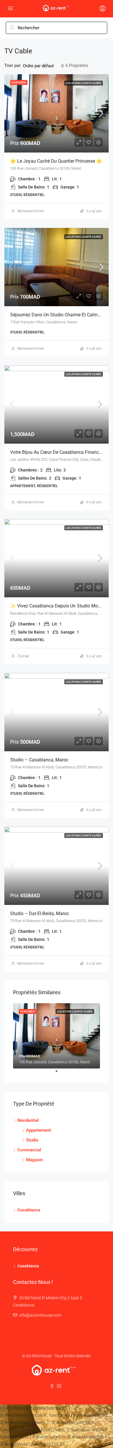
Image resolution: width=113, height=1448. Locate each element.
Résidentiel (28, 1120)
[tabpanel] (56, 1035)
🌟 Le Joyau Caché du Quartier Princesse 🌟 (56, 161)
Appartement (38, 1130)
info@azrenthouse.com (40, 1315)
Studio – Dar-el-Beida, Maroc (39, 913)
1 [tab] (59, 1073)
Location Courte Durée (83, 83)
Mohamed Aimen (30, 211)
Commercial (29, 1150)
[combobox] (43, 66)
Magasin (34, 1159)
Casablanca (28, 1210)
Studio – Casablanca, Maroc (39, 760)
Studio (32, 1140)
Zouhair (23, 656)
